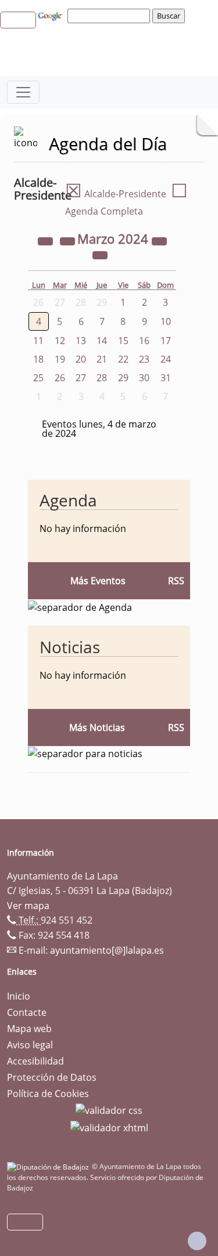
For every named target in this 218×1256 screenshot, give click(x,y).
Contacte (27, 1012)
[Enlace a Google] (51, 15)
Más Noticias (97, 727)
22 (123, 359)
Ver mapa (28, 905)
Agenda (68, 500)
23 (144, 359)
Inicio (18, 996)
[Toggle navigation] (23, 92)
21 (102, 359)
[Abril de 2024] (100, 254)
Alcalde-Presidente (115, 193)
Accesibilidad (35, 1061)
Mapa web (29, 1028)
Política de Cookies (48, 1093)
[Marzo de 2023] (46, 240)
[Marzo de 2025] (159, 240)
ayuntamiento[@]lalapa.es (107, 950)
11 (38, 340)
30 (144, 377)
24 (165, 359)
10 (165, 321)
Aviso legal (30, 1044)
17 (165, 340)
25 (38, 377)
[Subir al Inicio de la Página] (197, 1241)
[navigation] (110, 15)
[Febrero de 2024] (68, 240)
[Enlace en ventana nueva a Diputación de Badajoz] (49, 1166)
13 (81, 340)
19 (60, 359)
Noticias (70, 647)
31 (165, 377)
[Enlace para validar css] (109, 1109)
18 (38, 359)
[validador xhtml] (109, 1126)
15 (123, 340)
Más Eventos (98, 580)
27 (81, 377)
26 (60, 377)
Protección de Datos (52, 1077)
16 (144, 340)
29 (123, 377)
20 (81, 359)
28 (102, 377)
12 (60, 340)
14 (102, 340)
